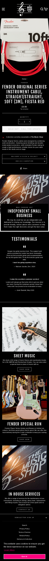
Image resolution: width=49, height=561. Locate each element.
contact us (24, 509)
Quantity (24, 117)
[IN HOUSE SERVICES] (24, 467)
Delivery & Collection (24, 539)
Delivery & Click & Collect (24, 156)
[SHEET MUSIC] (24, 329)
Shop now (24, 439)
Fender (24, 82)
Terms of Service (25, 532)
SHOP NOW (24, 369)
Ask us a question (24, 161)
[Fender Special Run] (24, 397)
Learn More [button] (9, 550)
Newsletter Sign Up (24, 517)
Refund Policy (24, 536)
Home (24, 79)
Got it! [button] (24, 557)
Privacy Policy (24, 529)
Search (24, 525)
